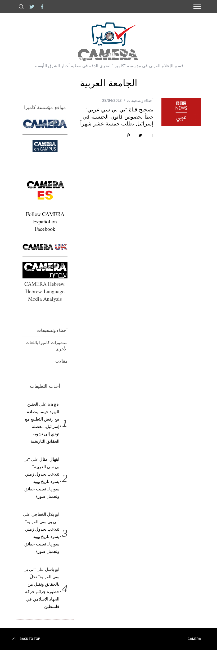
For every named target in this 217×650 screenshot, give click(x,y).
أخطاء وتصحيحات (140, 100)
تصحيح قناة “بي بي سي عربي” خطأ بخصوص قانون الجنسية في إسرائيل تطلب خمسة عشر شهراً (116, 117)
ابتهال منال (49, 459)
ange (54, 404)
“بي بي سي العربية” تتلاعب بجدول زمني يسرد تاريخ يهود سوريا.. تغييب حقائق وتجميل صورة (41, 536)
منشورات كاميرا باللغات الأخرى (46, 345)
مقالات (61, 361)
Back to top (30, 639)
